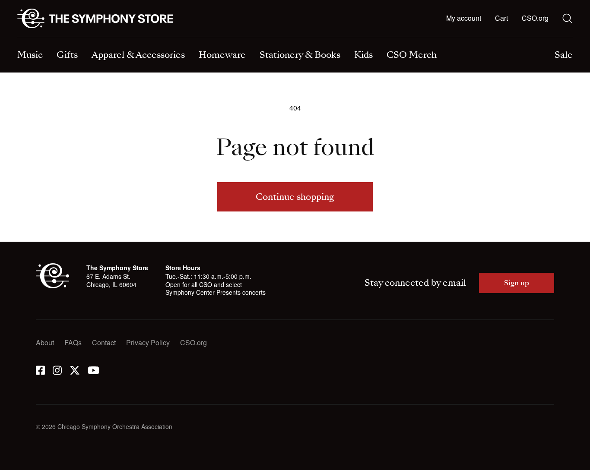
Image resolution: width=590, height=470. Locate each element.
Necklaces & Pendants (196, 38)
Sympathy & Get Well (336, 38)
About (45, 342)
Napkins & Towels (45, 38)
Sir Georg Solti (326, 38)
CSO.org (535, 18)
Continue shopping (295, 196)
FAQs (73, 342)
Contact (104, 342)
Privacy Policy (148, 342)
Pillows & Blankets (189, 38)
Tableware (33, 38)
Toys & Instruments (46, 38)
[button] (501, 18)
